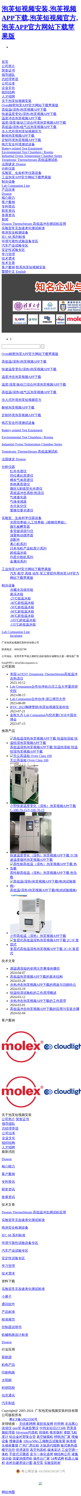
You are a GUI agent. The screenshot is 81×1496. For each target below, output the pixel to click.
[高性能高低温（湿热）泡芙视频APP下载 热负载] (44, 868)
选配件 (15, 539)
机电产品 (8, 1364)
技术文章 (8, 263)
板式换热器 (69, 1445)
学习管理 (8, 254)
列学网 (59, 1423)
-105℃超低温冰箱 (23, 620)
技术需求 (8, 258)
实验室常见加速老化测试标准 (23, 228)
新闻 (5, 219)
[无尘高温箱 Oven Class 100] (31, 756)
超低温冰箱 (18, 552)
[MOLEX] (22, 1061)
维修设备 (15, 1441)
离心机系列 (18, 544)
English (21, 271)
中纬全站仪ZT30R (52, 1428)
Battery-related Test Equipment (22, 148)
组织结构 (8, 92)
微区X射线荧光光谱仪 (26, 488)
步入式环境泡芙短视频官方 (22, 131)
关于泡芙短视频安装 (17, 101)
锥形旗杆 (56, 1432)
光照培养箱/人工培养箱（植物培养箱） (38, 522)
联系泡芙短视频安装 (31, 267)
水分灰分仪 (18, 506)
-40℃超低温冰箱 (22, 603)
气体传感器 (18, 501)
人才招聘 (8, 96)
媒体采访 (54, 1450)
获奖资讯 (8, 210)
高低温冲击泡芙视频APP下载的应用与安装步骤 (44, 1009)
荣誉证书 (8, 70)
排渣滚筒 (22, 1450)
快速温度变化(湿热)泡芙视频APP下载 (29, 114)
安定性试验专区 (13, 250)
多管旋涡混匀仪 (21, 531)
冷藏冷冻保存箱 (21, 589)
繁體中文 (8, 271)
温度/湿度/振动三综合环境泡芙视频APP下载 (34, 122)
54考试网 (57, 1458)
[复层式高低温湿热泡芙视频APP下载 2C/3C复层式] (44, 944)
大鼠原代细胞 (50, 1445)
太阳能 (7, 1380)
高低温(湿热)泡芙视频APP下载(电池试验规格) (43, 890)
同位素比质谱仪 (21, 475)
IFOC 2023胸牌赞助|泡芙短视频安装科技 (39, 707)
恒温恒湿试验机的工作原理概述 (33, 993)
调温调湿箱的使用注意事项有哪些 (35, 968)
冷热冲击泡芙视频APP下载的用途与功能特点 (43, 984)
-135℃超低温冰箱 (23, 624)
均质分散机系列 (21, 557)
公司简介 (8, 66)
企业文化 (8, 88)
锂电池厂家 (62, 1436)
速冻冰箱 (16, 594)
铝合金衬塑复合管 (22, 1436)
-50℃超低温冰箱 (22, 607)
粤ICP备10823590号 (23, 1419)
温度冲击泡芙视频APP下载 (21, 118)
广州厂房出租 (29, 1445)
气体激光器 (18, 497)
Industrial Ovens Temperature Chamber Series (32, 156)
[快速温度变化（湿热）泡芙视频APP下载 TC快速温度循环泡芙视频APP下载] (31, 852)
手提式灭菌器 (19, 1454)
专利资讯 (8, 206)
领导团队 (8, 75)
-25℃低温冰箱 (20, 598)
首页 (5, 62)
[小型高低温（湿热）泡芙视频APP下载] (31, 933)
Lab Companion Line (16, 185)
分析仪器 (8, 168)
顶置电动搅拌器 (21, 535)
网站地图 (8, 1492)
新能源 (7, 1357)
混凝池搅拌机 (22, 1458)
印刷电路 (8, 1372)
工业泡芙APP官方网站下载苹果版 (26, 177)
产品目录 (8, 189)
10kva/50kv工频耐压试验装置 (44, 1441)
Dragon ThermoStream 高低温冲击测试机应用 (34, 224)
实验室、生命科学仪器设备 (22, 173)
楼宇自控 (8, 1450)
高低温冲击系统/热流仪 (27, 493)
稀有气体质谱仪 (21, 480)
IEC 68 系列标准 (13, 237)
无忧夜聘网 (27, 1423)
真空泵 (38, 1463)
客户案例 (8, 202)
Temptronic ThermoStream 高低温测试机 (30, 160)
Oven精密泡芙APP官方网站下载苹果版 (30, 105)
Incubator (16, 635)
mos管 (16, 1428)
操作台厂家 (41, 1458)
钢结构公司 (62, 1454)
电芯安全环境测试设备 (18, 144)
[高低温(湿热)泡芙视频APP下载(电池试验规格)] (44, 886)
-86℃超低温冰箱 (22, 616)
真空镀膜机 (45, 1436)
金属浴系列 (18, 561)
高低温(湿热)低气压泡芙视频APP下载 (29, 127)
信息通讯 (8, 1395)
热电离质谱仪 (20, 484)
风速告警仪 (30, 1428)
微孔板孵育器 (20, 526)
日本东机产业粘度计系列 (28, 548)
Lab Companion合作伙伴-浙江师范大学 (38, 699)
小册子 (7, 1296)
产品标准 (8, 1312)
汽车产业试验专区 (15, 245)
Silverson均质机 (27, 1432)
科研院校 (8, 1387)
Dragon (7, 194)
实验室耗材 (52, 1463)
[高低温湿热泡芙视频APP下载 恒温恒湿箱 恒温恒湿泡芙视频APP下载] (44, 743)
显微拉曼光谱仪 (21, 510)
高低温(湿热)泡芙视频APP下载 (24, 109)
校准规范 (8, 1319)
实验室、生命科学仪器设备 (22, 518)
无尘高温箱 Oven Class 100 (29, 760)
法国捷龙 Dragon (14, 164)
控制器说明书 (12, 1327)
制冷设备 (8, 181)
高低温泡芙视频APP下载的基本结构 (36, 976)
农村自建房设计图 (19, 1463)
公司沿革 (8, 83)
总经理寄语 (10, 79)
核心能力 (8, 197)
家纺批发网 (45, 1423)
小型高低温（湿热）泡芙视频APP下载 (38, 936)
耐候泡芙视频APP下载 (18, 135)
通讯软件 (8, 1304)
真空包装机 (38, 1450)
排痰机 (44, 1432)
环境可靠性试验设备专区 (20, 241)
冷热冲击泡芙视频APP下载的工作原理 (38, 1001)
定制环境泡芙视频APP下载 (21, 140)
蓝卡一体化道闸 (41, 1454)
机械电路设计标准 (15, 1334)
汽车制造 (8, 1403)
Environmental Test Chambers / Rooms (27, 152)
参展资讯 (8, 215)
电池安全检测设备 (15, 232)
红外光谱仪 (18, 471)
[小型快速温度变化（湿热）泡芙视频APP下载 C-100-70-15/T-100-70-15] (24, 803)
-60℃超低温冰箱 (22, 611)
